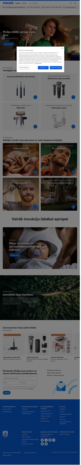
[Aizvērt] (62, 48)
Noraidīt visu (43, 67)
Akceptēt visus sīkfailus (56, 67)
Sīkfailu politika (38, 63)
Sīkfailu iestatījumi (24, 67)
